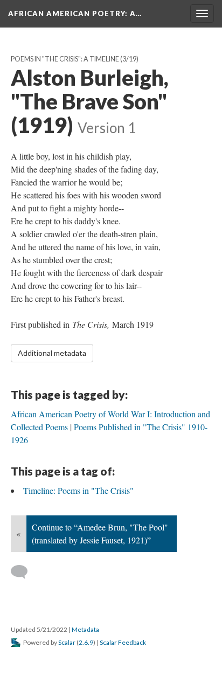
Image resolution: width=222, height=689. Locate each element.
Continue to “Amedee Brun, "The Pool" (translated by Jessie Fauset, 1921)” (100, 533)
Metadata (85, 629)
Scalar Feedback (123, 642)
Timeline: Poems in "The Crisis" (78, 490)
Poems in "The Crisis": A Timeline (65, 59)
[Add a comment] (24, 572)
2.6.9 (86, 642)
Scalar (66, 642)
